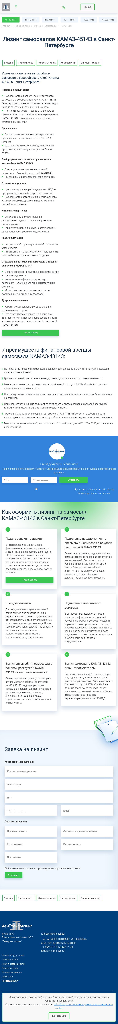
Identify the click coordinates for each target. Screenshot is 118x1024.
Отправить (73, 480)
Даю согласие (59, 1016)
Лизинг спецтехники (12, 972)
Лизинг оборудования (13, 955)
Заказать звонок (47, 63)
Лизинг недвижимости (13, 964)
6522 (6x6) (89, 19)
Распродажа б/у (10, 981)
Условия (8, 63)
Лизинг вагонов (10, 968)
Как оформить (68, 63)
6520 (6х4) (50, 19)
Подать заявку (30, 332)
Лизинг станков (10, 959)
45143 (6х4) (10, 19)
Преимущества (25, 63)
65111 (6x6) (69, 19)
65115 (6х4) (30, 19)
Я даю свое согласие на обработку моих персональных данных (94, 491)
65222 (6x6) (108, 19)
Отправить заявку (90, 63)
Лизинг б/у (7, 976)
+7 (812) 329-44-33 (64, 7)
